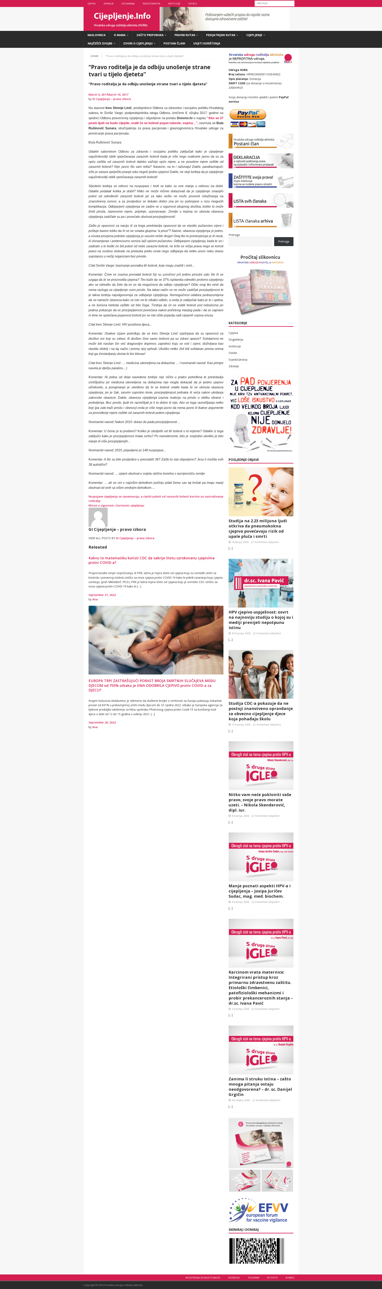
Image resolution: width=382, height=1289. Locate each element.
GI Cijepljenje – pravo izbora (111, 99)
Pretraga (234, 235)
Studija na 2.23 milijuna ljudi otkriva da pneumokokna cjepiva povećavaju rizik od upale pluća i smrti (258, 528)
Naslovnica (97, 35)
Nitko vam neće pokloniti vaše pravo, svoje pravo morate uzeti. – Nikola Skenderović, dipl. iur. (260, 802)
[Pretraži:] (274, 3)
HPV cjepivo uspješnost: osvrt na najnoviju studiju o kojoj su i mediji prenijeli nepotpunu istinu (261, 619)
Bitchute (272, 1277)
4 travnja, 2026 (240, 902)
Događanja (128, 3)
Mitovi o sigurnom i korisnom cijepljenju (116, 505)
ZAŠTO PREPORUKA (150, 35)
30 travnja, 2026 (241, 633)
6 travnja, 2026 (240, 816)
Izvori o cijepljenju (138, 43)
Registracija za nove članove (202, 1277)
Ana (95, 599)
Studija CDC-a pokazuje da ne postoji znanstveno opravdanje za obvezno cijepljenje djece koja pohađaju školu (261, 711)
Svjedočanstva (151, 3)
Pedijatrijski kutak (220, 35)
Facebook (234, 1277)
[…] (231, 548)
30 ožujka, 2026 (241, 1100)
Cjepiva (92, 3)
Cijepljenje (254, 35)
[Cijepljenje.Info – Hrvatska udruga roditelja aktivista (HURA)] (186, 28)
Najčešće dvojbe (100, 43)
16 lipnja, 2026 (240, 542)
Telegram (253, 1277)
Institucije (174, 3)
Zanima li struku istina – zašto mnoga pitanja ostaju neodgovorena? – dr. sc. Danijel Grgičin (260, 1086)
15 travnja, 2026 (241, 724)
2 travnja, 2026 (240, 1009)
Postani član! (174, 43)
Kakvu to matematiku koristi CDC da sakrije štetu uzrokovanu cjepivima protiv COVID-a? (152, 560)
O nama (120, 35)
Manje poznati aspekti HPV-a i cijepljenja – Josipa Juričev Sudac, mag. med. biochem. (260, 891)
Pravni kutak (184, 35)
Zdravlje (108, 3)
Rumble (290, 1277)
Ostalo (192, 3)
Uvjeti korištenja (206, 43)
